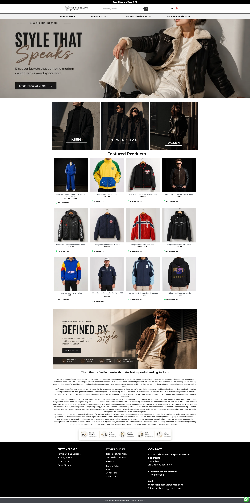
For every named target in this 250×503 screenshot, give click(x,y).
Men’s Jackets (66, 16)
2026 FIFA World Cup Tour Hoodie (179, 293)
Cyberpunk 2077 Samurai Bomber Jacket (70, 245)
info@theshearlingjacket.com (164, 488)
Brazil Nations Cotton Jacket (107, 194)
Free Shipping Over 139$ (125, 2)
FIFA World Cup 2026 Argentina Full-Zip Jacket (143, 293)
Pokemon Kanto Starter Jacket (71, 293)
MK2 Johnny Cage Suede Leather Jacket (179, 194)
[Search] (146, 9)
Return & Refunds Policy (178, 16)
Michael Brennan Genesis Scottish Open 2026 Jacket (107, 294)
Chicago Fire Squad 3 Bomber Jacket (107, 245)
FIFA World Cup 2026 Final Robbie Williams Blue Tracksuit (70, 195)
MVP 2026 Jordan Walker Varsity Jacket (143, 194)
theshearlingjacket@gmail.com (165, 484)
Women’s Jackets (99, 16)
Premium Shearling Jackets (138, 16)
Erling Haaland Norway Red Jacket (143, 245)
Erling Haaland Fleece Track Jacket (179, 245)
